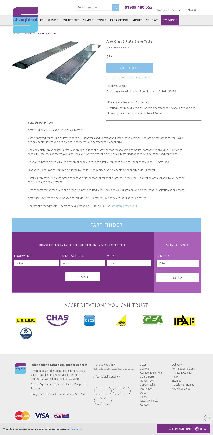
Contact (144, 404)
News (143, 396)
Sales (143, 364)
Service (144, 368)
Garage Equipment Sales (45, 384)
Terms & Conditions (183, 368)
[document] (106, 428)
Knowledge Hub (181, 388)
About (143, 392)
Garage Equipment (151, 372)
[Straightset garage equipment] (25, 20)
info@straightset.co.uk (124, 205)
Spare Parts (147, 376)
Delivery (177, 364)
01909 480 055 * (105, 364)
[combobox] (97, 7)
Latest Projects (149, 400)
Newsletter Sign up (183, 384)
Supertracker (148, 384)
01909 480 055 (138, 7)
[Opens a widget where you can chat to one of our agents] (200, 429)
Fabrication (146, 388)
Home (16, 34)
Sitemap (177, 380)
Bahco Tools (147, 380)
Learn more (75, 429)
